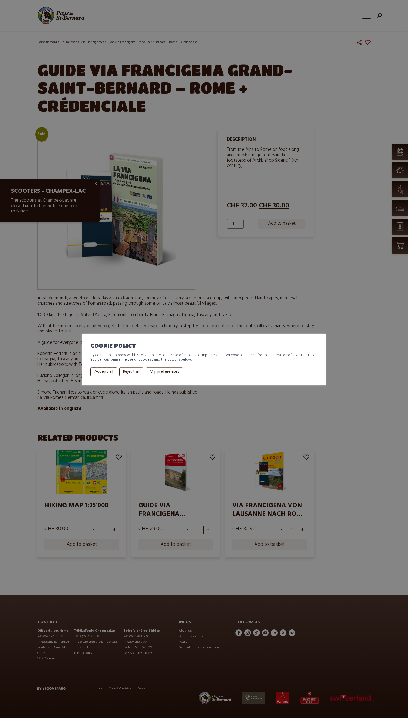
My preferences (164, 372)
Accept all (103, 372)
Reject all (131, 372)
